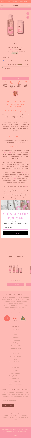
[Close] (28, 202)
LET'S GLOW (15, 233)
